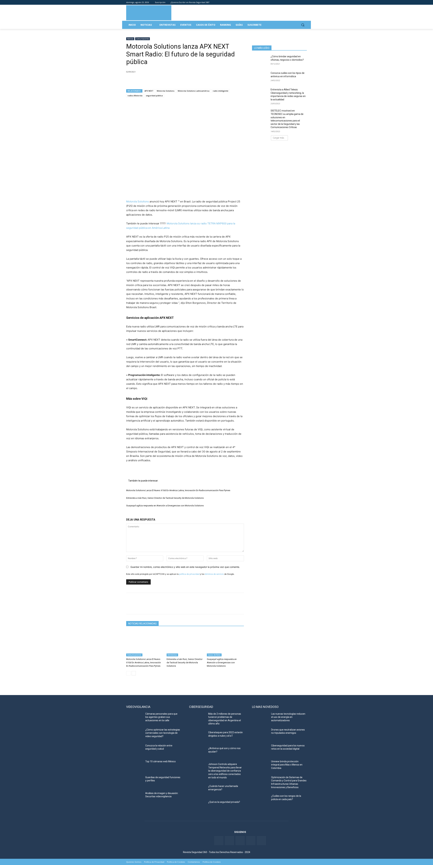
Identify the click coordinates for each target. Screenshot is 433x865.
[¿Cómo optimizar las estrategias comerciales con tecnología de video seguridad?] (134, 734)
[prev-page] (128, 673)
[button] (303, 25)
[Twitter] (291, 2)
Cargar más (278, 137)
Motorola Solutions (165, 91)
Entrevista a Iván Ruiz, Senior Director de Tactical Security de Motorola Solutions (165, 498)
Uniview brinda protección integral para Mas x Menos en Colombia (286, 764)
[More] (168, 80)
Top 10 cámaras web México (160, 761)
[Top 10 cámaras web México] (134, 765)
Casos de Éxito (214, 655)
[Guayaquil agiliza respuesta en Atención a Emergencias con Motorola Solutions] (225, 643)
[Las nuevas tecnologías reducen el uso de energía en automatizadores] (260, 718)
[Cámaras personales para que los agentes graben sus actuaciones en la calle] (134, 718)
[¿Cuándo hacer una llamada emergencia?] (197, 790)
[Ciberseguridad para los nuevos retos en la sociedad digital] (260, 750)
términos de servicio (214, 574)
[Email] (160, 80)
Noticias (130, 39)
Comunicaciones (142, 39)
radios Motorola (135, 95)
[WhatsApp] (153, 80)
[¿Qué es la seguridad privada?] (197, 806)
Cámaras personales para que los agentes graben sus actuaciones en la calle (161, 717)
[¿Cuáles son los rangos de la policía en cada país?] (260, 800)
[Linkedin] (296, 2)
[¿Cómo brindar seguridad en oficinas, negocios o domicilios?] (260, 60)
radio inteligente (220, 91)
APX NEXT (148, 91)
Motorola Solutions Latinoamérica (193, 91)
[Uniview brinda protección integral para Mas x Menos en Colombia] (260, 765)
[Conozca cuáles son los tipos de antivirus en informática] (260, 77)
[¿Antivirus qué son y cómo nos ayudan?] (197, 752)
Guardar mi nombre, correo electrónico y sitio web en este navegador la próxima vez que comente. (185, 566)
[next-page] (134, 673)
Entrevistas (172, 655)
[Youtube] (300, 2)
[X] (137, 80)
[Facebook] (286, 2)
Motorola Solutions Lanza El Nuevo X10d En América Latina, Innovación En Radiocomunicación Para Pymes (178, 490)
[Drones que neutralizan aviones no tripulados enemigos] (260, 734)
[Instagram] (305, 2)
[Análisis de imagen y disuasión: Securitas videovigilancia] (134, 797)
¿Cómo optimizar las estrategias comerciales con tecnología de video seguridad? (162, 733)
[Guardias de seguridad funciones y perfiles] (134, 781)
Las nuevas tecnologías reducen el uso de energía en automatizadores (288, 717)
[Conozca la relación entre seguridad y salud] (134, 750)
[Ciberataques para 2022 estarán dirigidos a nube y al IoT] (197, 736)
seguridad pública (154, 95)
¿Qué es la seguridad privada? (224, 802)
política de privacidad (189, 574)
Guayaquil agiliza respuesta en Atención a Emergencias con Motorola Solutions (165, 505)
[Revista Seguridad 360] (148, 12)
